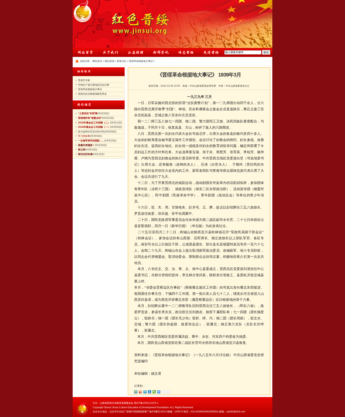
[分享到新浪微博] (140, 391)
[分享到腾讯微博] (145, 391)
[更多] (159, 391)
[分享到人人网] (149, 391)
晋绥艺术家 (84, 80)
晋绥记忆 (121, 61)
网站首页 (97, 61)
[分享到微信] (154, 391)
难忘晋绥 (109, 61)
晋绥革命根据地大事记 (141, 61)
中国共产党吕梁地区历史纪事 (93, 84)
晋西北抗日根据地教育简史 (92, 93)
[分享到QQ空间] (136, 391)
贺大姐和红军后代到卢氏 (91, 131)
